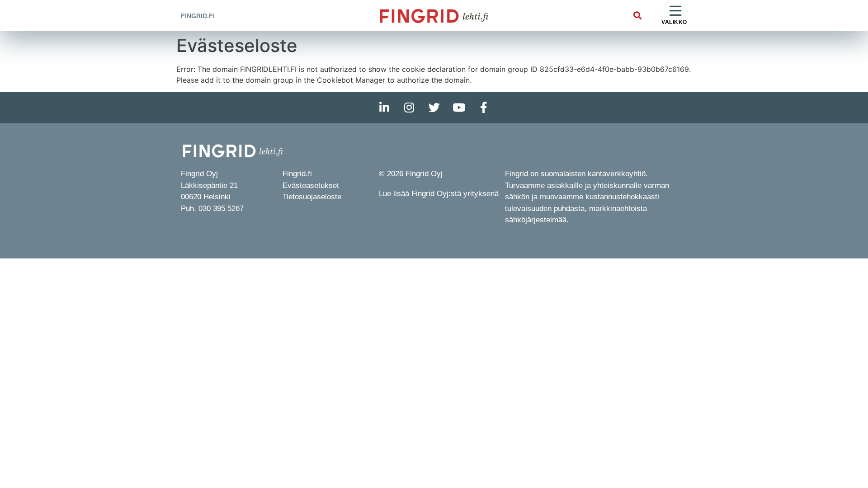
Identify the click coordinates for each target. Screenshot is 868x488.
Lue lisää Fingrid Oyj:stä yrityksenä (439, 193)
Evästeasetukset (311, 185)
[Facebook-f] (483, 107)
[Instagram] (409, 107)
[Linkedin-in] (384, 107)
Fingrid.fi (198, 15)
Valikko (674, 22)
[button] (637, 15)
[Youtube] (459, 107)
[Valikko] (675, 11)
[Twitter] (434, 107)
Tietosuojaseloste (312, 196)
